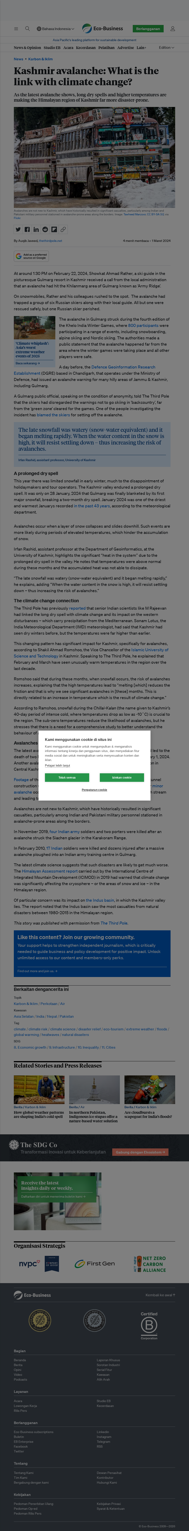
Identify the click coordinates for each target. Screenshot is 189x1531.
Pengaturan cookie (94, 789)
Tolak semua (67, 777)
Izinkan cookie (122, 777)
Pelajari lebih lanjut (57, 765)
